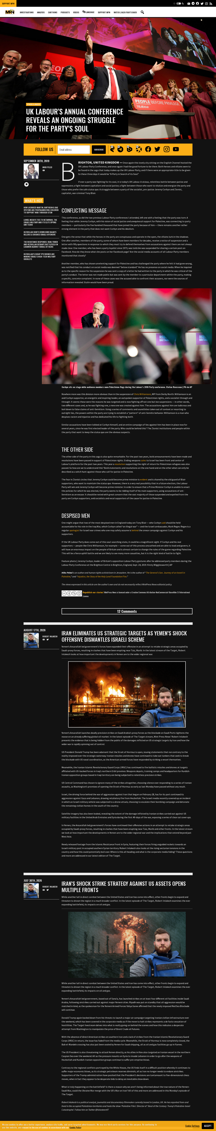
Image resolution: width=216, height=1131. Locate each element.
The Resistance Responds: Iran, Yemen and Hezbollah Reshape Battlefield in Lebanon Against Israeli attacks (41, 244)
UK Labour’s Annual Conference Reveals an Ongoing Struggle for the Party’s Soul (74, 120)
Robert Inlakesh (49, 636)
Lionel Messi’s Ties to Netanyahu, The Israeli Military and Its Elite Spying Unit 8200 (40, 222)
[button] (178, 3)
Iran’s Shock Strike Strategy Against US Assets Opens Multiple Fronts (124, 886)
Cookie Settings (192, 1126)
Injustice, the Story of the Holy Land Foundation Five (102, 576)
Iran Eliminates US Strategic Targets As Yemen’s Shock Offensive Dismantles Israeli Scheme (124, 636)
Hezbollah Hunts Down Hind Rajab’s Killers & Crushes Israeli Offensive (40, 233)
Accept (207, 1126)
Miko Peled (47, 167)
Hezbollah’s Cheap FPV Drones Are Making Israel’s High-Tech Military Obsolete (39, 256)
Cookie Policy (75, 1127)
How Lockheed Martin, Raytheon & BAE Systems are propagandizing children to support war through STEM (41, 210)
